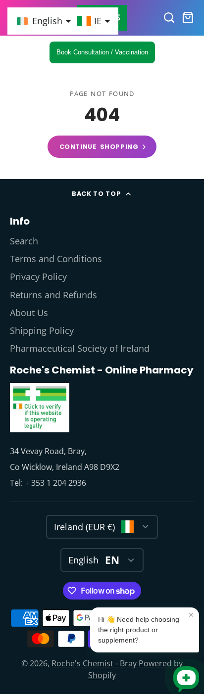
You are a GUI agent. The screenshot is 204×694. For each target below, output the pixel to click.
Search (24, 241)
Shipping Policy (42, 330)
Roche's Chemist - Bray (94, 663)
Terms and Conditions (56, 259)
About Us (29, 313)
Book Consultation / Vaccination (102, 52)
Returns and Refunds (53, 295)
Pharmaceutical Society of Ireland (80, 348)
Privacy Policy (38, 276)
